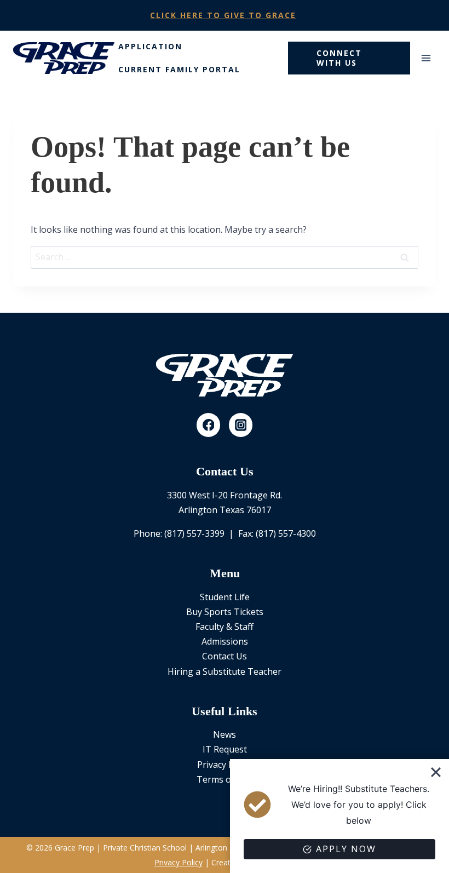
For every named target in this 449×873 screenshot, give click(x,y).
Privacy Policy (224, 765)
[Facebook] (209, 425)
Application (150, 46)
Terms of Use (224, 779)
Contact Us (224, 656)
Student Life (225, 597)
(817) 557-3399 (194, 533)
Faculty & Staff (224, 627)
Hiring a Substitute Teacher (224, 671)
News (224, 734)
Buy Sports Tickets (224, 612)
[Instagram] (241, 425)
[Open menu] (426, 57)
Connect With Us (339, 58)
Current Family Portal (179, 69)
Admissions (225, 641)
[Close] (435, 772)
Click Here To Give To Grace (223, 15)
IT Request (225, 749)
